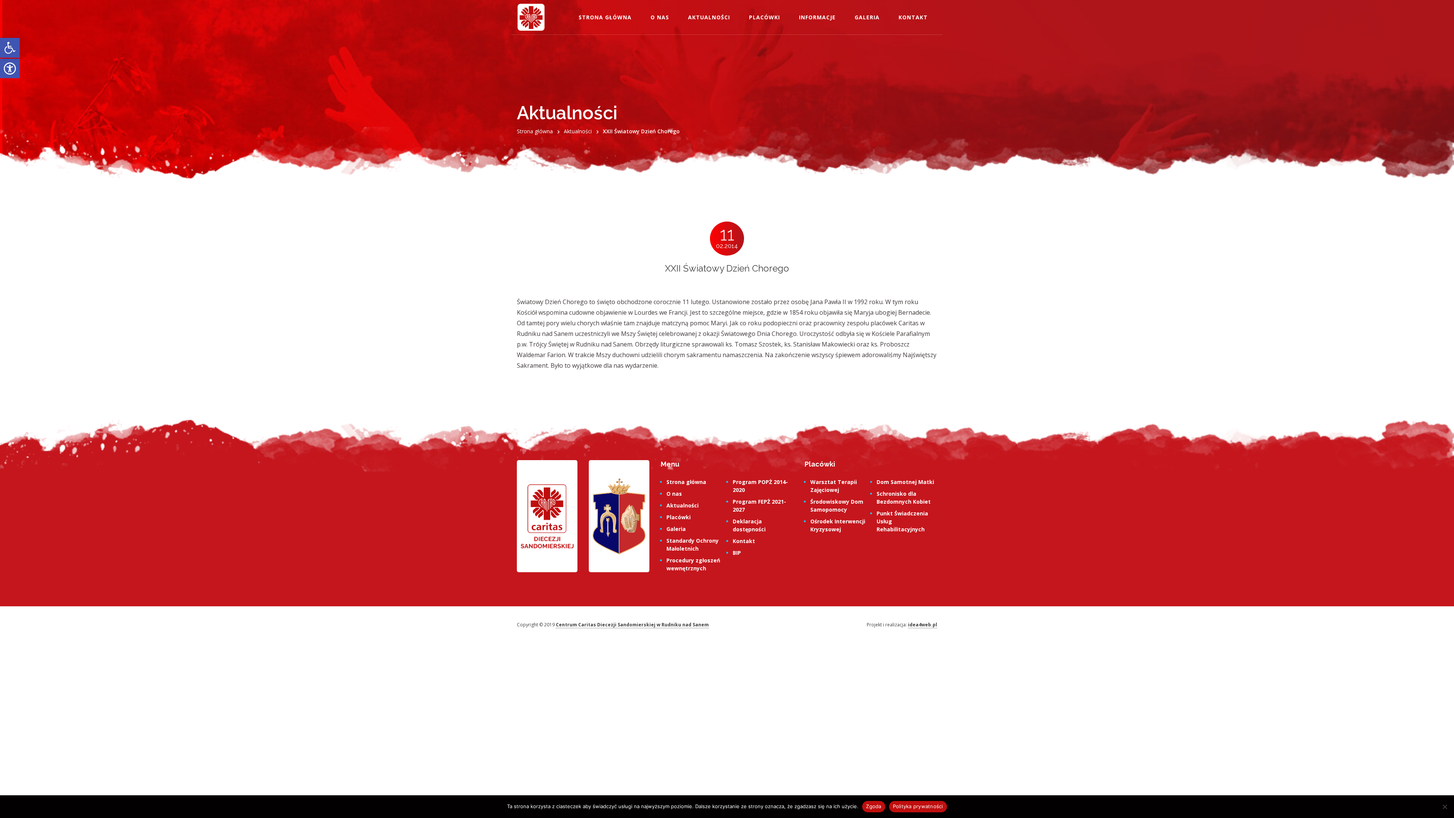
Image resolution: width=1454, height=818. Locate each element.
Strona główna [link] (605, 17)
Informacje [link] (817, 17)
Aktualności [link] (709, 17)
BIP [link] (737, 552)
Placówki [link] (764, 17)
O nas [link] (660, 17)
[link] (10, 48)
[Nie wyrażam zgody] (1444, 806)
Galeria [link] (867, 17)
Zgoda (873, 806)
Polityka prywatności (918, 806)
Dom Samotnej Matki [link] (905, 481)
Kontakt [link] (913, 17)
